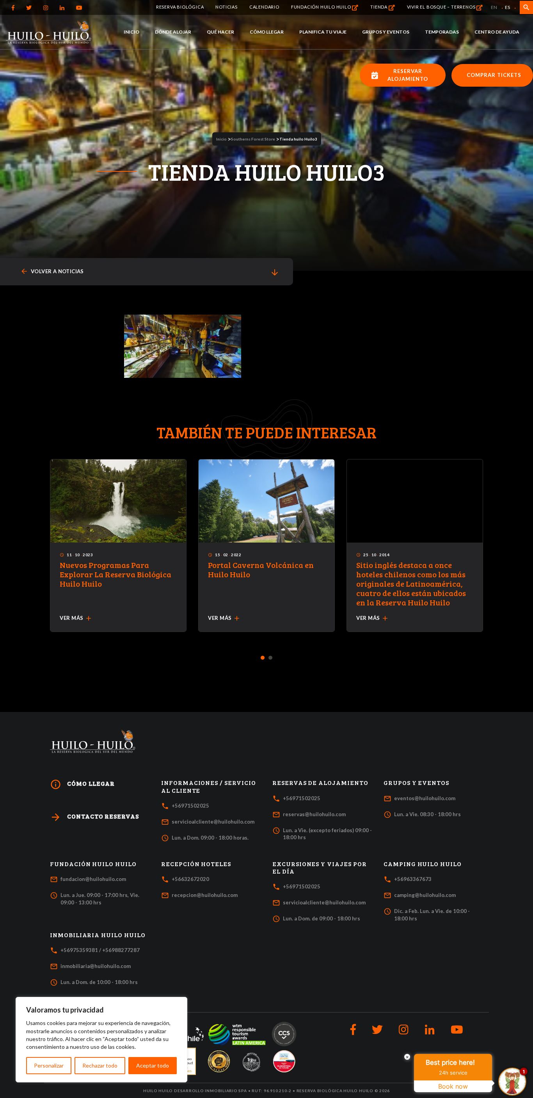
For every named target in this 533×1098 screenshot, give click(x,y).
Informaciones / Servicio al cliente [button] (208, 786)
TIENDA (379, 6)
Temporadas (442, 32)
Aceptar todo (152, 1065)
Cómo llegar (267, 32)
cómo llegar (82, 784)
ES (507, 7)
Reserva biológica (180, 6)
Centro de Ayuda (496, 32)
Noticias (226, 6)
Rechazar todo (99, 1065)
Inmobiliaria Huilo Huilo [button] (98, 935)
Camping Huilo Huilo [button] (423, 864)
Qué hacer (220, 32)
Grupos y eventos (385, 32)
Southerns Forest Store (253, 139)
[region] (101, 1039)
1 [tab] (263, 658)
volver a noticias (52, 271)
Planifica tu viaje (322, 32)
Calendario (264, 6)
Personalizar (49, 1065)
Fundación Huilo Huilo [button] (93, 864)
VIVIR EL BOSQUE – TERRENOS (442, 6)
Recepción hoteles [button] (196, 864)
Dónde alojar (173, 32)
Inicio (131, 32)
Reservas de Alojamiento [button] (320, 783)
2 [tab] (270, 658)
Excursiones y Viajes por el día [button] (319, 867)
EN (494, 7)
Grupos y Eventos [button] (416, 783)
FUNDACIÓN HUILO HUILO (321, 6)
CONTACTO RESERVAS (94, 817)
